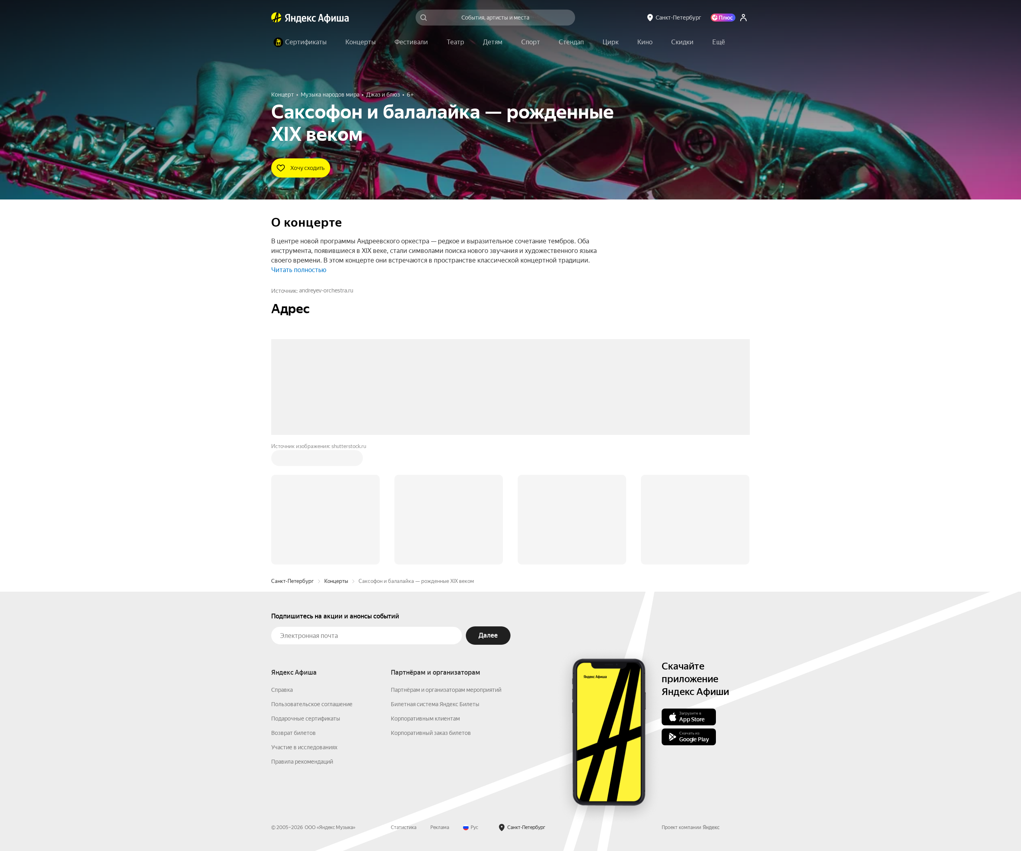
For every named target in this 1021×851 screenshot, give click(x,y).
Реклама (439, 706)
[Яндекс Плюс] (723, 18)
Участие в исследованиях (304, 626)
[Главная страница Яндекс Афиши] (276, 17)
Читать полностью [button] (298, 270)
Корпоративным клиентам (425, 597)
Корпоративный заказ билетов (431, 612)
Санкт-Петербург (292, 460)
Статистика (403, 706)
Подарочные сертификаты (305, 597)
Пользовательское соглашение (312, 583)
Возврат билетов (293, 612)
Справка (282, 569)
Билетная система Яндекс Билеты (435, 583)
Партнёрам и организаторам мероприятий (446, 569)
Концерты (336, 460)
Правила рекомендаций (302, 641)
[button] (718, 42)
